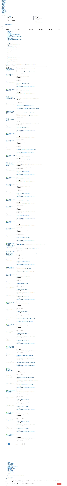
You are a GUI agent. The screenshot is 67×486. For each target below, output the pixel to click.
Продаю (7, 64)
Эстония (3, 14)
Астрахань (26, 380)
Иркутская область (20, 271)
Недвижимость (10, 31)
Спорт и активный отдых (11, 56)
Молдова (3, 9)
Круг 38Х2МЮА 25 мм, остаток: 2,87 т (23, 303)
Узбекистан (4, 12)
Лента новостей (10, 471)
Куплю (10, 64)
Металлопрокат (31, 86)
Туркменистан (4, 11)
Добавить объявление (8, 24)
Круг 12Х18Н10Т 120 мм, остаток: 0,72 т (23, 156)
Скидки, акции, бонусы (11, 55)
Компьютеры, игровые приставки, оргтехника (15, 39)
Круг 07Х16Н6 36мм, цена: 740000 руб (23, 406)
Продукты (9, 51)
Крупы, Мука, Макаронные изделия (35, 71)
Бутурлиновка (26, 71)
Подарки (9, 49)
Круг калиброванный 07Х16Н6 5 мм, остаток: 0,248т (25, 384)
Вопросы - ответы (10, 465)
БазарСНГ (9, 16)
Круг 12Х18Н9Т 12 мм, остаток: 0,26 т (23, 134)
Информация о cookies (11, 468)
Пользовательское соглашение (12, 466)
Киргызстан (4, 15)
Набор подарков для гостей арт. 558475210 (24, 268)
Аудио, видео (10, 35)
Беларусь (3, 4)
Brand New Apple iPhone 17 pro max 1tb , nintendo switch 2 (26, 362)
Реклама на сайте (10, 464)
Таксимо (21, 152)
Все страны (4, 0)
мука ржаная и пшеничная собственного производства (25, 68)
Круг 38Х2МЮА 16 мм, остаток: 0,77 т (23, 333)
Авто (8, 30)
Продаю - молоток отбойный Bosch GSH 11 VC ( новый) (26, 318)
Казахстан (3, 6)
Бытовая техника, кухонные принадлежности (15, 36)
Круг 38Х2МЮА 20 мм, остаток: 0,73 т (23, 311)
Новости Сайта (10, 469)
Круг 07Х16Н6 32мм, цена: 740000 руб (23, 421)
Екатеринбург (27, 86)
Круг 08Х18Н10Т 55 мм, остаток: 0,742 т (23, 193)
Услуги (21, 64)
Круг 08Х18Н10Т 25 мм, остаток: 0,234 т (23, 261)
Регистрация (41, 22)
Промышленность (10, 52)
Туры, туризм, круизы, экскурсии (13, 59)
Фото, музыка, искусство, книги (12, 61)
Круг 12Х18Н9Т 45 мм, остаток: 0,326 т (23, 76)
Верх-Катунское (24, 365)
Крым (17, 358)
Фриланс (9, 473)
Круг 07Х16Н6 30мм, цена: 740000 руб (23, 428)
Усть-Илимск (25, 394)
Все (35, 64)
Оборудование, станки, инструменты (13, 44)
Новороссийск (26, 248)
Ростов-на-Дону (26, 108)
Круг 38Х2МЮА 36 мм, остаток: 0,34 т (23, 289)
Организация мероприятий (30, 271)
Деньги (9, 37)
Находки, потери (10, 43)
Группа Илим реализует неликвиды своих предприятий (25, 391)
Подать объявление (40, 23)
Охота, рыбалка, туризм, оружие (13, 48)
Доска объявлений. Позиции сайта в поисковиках (15, 475)
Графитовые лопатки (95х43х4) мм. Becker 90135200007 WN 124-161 (28, 98)
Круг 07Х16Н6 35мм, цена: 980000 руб (23, 413)
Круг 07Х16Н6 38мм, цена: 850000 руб (23, 399)
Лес (8, 40)
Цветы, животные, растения (12, 62)
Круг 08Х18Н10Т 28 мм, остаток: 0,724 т (23, 237)
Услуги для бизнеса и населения (13, 60)
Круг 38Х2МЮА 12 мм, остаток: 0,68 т (23, 340)
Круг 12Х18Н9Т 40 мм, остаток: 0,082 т (23, 83)
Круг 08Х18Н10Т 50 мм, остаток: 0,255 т (23, 200)
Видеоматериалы (10, 474)
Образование (10, 45)
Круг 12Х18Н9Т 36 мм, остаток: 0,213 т (23, 90)
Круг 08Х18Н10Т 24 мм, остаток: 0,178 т (23, 276)
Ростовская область (20, 108)
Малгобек (22, 372)
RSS (8, 476)
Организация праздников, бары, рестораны (15, 47)
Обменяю (18, 64)
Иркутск (24, 271)
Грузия (3, 5)
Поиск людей (10, 50)
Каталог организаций (11, 472)
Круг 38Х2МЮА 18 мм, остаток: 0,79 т (23, 325)
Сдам (12, 64)
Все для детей (10, 33)
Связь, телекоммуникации (12, 53)
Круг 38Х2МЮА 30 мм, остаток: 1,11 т (23, 296)
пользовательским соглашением (51, 480)
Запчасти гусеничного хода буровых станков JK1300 (25, 355)
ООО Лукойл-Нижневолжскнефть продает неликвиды (25, 377)
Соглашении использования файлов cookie (21, 485)
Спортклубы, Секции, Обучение (34, 248)
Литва (3, 8)
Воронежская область (20, 71)
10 (23, 444)
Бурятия (18, 152)
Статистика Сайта (10, 467)
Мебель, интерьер (10, 41)
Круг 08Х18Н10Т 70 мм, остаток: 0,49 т (23, 178)
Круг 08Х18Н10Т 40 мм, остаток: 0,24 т (23, 215)
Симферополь (21, 358)
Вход (38, 22)
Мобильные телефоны (31, 365)
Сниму (15, 64)
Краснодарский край (20, 248)
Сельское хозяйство (11, 54)
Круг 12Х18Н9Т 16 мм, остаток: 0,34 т (23, 127)
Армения (3, 3)
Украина (3, 13)
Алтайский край (19, 365)
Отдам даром (28, 64)
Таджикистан (4, 10)
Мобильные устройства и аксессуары (14, 34)
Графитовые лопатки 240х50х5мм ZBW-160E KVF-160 (25, 120)
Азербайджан (4, 2)
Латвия (3, 7)
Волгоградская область (20, 321)
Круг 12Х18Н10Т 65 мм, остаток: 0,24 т (23, 171)
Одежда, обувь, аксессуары (12, 46)
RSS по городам (10, 477)
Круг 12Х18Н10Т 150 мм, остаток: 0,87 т (23, 142)
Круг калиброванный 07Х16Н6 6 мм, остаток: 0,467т (25, 347)
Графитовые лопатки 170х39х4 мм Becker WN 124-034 (25, 105)
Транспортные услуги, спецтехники (13, 58)
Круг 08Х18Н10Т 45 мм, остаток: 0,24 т (23, 208)
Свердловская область (20, 86)
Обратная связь (10, 470)
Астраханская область (20, 380)
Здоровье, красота (10, 38)
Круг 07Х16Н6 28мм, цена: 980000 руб (23, 435)
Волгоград (26, 321)
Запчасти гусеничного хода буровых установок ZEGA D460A (26, 149)
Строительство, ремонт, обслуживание (14, 57)
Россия (3, 1)
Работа (9, 32)
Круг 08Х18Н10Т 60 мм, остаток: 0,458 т (23, 186)
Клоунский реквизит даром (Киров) (22, 283)
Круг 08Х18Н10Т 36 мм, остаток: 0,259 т (23, 222)
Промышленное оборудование (34, 108)
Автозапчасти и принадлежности (28, 152)
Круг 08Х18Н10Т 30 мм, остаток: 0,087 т (23, 230)
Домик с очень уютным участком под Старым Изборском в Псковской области (29, 164)
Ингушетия (18, 372)
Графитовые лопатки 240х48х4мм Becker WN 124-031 (25, 112)
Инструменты (31, 321)
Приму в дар (33, 64)
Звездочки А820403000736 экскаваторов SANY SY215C (25, 369)
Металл (9, 42)
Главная (9, 462)
